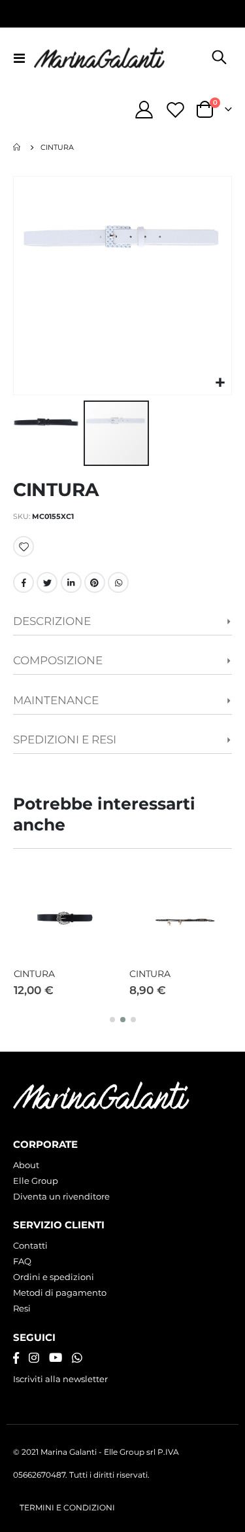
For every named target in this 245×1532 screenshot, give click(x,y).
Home (17, 147)
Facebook (23, 582)
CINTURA (34, 974)
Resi (22, 1308)
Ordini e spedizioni (53, 1277)
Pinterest (94, 582)
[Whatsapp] (77, 1358)
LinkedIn (71, 582)
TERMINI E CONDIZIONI (67, 1507)
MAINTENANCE (56, 700)
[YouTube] (55, 1358)
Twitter (47, 582)
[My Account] (144, 109)
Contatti (30, 1245)
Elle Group (35, 1180)
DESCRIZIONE (52, 621)
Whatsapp (118, 582)
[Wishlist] (175, 109)
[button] (219, 383)
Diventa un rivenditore (61, 1196)
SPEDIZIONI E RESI (64, 739)
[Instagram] (34, 1358)
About (26, 1165)
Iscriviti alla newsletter (60, 1379)
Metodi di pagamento (59, 1292)
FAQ (22, 1261)
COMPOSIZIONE (58, 660)
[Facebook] (16, 1358)
